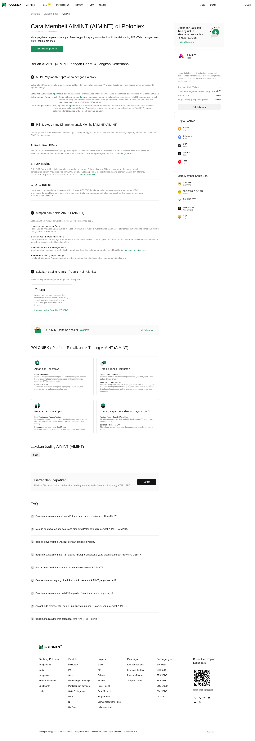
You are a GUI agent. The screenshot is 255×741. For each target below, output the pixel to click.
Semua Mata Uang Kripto (109, 701)
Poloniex (11, 5)
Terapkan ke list (134, 680)
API (99, 669)
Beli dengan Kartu (125, 153)
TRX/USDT (162, 675)
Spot (35, 455)
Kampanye (44, 675)
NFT (70, 701)
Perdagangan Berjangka (79, 680)
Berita (41, 669)
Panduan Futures (135, 675)
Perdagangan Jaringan (79, 685)
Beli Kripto (73, 664)
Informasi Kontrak (135, 669)
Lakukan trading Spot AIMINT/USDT (51, 310)
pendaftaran (81, 97)
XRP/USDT (162, 680)
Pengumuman (45, 664)
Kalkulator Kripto (105, 707)
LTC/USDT (161, 696)
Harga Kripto (104, 696)
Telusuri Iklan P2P (87, 174)
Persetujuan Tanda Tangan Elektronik (106, 732)
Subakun (102, 675)
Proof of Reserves (47, 680)
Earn (70, 696)
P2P (70, 669)
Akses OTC (50, 195)
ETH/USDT (162, 669)
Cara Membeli (51, 14)
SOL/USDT (162, 691)
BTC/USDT (162, 664)
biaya (100, 664)
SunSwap (72, 707)
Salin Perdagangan (77, 691)
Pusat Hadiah (104, 685)
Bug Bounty (44, 685)
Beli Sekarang (146, 330)
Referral (101, 680)
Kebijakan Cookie (82, 732)
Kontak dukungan (135, 664)
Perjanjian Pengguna (47, 732)
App (55, 94)
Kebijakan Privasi (65, 732)
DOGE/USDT (163, 685)
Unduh (42, 691)
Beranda (35, 14)
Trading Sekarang (186, 42)
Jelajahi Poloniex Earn (135, 250)
